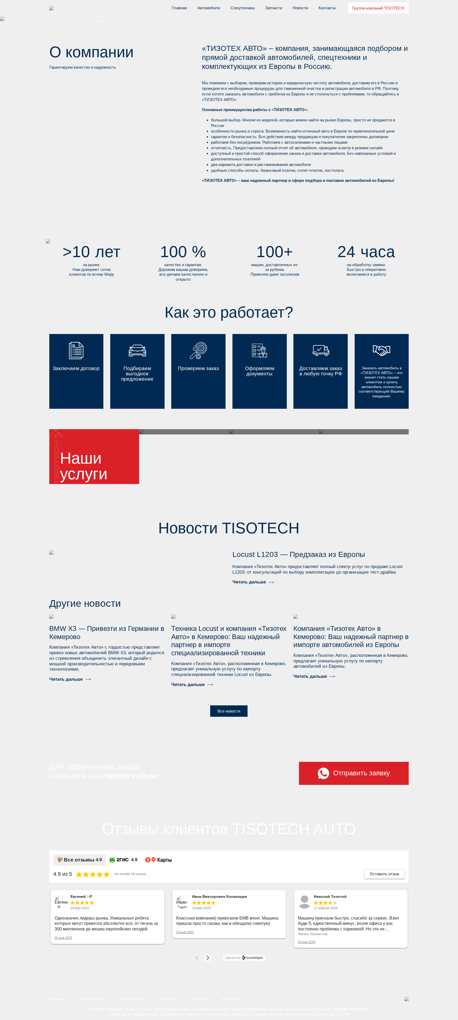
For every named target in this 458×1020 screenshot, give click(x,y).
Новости (300, 8)
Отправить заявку (361, 773)
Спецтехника (242, 8)
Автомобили (208, 8)
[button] (208, 957)
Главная (179, 8)
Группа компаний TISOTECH (378, 8)
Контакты (327, 8)
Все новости (229, 711)
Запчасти (273, 8)
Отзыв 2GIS (63, 938)
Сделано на (233, 957)
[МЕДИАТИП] (406, 999)
